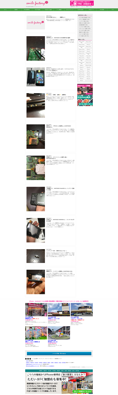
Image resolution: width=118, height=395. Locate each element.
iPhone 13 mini (81, 51)
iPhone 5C (81, 78)
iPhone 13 (88, 51)
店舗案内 (16, 9)
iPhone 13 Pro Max (88, 54)
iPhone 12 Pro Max (81, 60)
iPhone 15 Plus (81, 44)
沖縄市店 (28, 362)
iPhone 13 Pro (81, 53)
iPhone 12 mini (88, 59)
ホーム (5, 9)
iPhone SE (88, 76)
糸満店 (52, 362)
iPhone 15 (88, 44)
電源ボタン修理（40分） (84, 32)
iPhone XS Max (88, 65)
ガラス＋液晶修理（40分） (84, 19)
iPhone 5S (88, 78)
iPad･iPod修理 (37, 9)
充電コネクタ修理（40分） (84, 23)
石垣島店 (40, 362)
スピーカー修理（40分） (84, 34)
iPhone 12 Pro (81, 57)
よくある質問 (35, 358)
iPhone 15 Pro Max (81, 42)
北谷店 (27, 360)
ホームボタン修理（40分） (84, 30)
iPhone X (81, 69)
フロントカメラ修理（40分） (85, 28)
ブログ (112, 9)
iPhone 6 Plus (81, 76)
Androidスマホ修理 (48, 9)
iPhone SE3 (81, 55)
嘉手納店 (64, 362)
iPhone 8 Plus (81, 71)
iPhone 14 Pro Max (81, 47)
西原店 (49, 362)
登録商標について (58, 358)
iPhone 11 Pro (88, 62)
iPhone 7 (88, 71)
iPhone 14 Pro (88, 46)
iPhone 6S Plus (81, 74)
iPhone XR (88, 67)
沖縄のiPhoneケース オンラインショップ (34, 364)
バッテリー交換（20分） (84, 21)
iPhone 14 (88, 49)
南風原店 (56, 362)
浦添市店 (32, 362)
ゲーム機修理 (59, 9)
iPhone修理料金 (27, 9)
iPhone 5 (81, 80)
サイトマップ (41, 358)
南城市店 (45, 362)
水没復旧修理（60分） (83, 24)
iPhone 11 (81, 65)
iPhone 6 (88, 74)
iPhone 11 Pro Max (81, 63)
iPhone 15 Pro (88, 41)
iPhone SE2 (88, 55)
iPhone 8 (88, 69)
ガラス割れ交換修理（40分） (85, 17)
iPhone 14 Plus (81, 49)
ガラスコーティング (69, 9)
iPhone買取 (102, 9)
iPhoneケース (91, 9)
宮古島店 (36, 362)
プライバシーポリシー (49, 358)
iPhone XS (82, 67)
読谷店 (60, 362)
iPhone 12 (88, 57)
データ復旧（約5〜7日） (84, 35)
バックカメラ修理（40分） (84, 26)
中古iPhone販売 (80, 9)
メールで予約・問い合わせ (59, 353)
